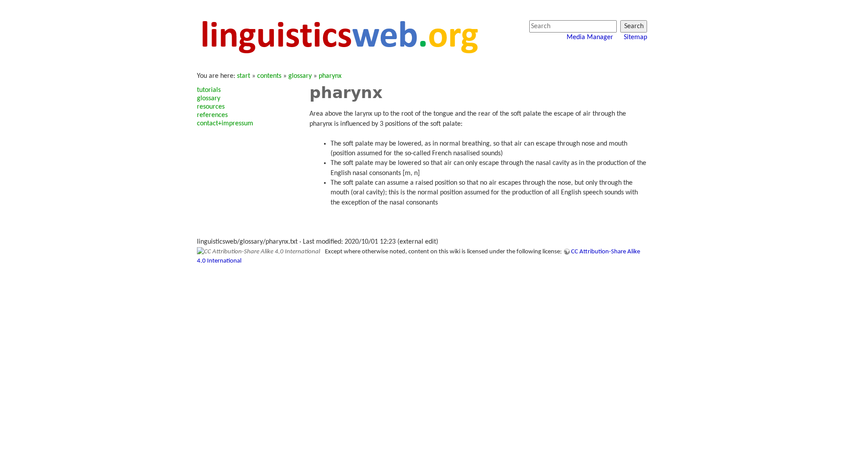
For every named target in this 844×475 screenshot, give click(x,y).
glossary (300, 76)
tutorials (209, 90)
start (243, 76)
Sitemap (635, 37)
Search (634, 26)
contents (269, 76)
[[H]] (339, 36)
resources (211, 106)
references (212, 115)
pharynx (330, 76)
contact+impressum (225, 123)
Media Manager (590, 37)
